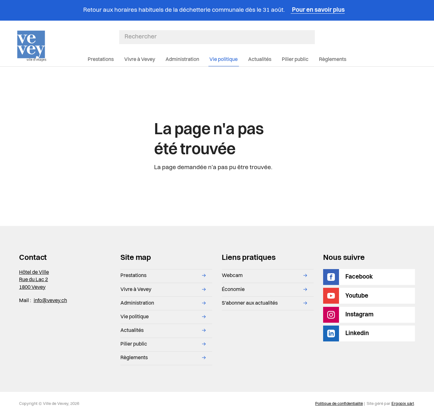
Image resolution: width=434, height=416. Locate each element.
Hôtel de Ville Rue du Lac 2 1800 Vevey (34, 280)
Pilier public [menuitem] (295, 59)
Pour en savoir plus (318, 10)
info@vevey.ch (50, 300)
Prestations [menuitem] (101, 59)
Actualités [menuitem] (259, 59)
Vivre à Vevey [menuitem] (139, 59)
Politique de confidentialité (339, 404)
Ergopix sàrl (402, 404)
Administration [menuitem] (182, 59)
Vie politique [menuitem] (223, 59)
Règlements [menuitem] (332, 59)
